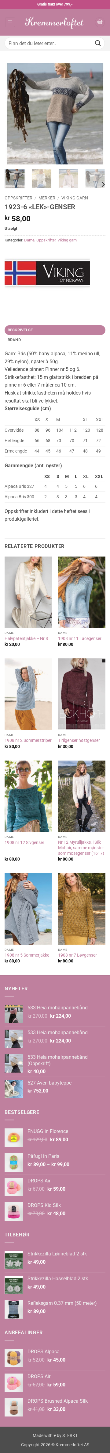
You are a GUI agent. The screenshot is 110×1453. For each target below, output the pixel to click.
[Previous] (14, 114)
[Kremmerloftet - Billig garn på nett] (55, 22)
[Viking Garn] (47, 274)
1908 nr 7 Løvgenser (77, 955)
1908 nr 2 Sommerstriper (28, 740)
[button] (10, 22)
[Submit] (98, 43)
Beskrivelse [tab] (20, 330)
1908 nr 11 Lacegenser (79, 638)
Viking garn (74, 197)
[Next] (95, 114)
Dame (29, 240)
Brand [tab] (14, 339)
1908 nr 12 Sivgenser (24, 842)
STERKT (70, 1435)
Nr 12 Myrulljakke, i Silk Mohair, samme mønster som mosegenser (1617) (81, 847)
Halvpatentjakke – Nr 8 (26, 638)
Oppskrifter (18, 197)
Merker (46, 197)
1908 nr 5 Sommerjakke (27, 955)
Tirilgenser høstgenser (79, 740)
